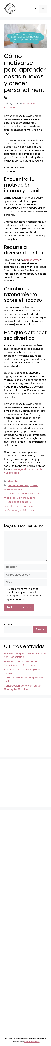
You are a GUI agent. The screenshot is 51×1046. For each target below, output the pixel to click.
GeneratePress (32, 1041)
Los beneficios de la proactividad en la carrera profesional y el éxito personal (21, 506)
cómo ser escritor (18, 485)
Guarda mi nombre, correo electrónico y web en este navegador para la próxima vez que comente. (25, 594)
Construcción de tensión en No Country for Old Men (22, 687)
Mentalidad (14, 481)
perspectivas (32, 260)
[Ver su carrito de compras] (35, 9)
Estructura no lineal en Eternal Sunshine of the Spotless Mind (21, 663)
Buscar (8, 624)
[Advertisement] (25, 727)
